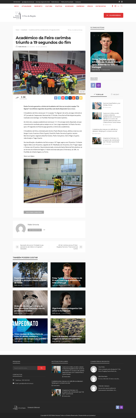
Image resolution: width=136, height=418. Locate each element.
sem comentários (42, 46)
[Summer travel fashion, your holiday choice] (96, 105)
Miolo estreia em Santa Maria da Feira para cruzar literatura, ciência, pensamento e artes (29, 308)
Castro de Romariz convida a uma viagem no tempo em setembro (67, 337)
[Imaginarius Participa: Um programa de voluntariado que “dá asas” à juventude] (97, 140)
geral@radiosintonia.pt (26, 383)
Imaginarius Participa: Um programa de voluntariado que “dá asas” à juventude (111, 139)
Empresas (80, 6)
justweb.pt (92, 415)
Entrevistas (101, 6)
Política (58, 6)
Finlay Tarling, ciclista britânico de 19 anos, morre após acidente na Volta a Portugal (67, 280)
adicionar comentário (34, 212)
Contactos (78, 2)
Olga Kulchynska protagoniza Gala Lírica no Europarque (67, 309)
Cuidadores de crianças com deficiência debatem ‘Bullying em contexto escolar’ (104, 130)
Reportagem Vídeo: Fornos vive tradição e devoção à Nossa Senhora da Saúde (30, 280)
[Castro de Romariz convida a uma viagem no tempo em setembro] (68, 330)
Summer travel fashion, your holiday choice (111, 104)
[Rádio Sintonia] (24, 15)
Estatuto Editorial (34, 407)
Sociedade (69, 6)
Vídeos (90, 6)
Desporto (38, 6)
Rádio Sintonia (55, 2)
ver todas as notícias (34, 229)
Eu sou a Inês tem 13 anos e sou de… (109, 379)
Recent (116, 94)
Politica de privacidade (67, 2)
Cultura (48, 6)
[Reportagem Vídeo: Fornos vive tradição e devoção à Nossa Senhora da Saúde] (30, 274)
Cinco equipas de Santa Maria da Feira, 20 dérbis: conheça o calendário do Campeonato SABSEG (30, 336)
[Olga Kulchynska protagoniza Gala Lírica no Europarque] (68, 302)
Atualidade (26, 6)
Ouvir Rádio (115, 15)
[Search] (121, 6)
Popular (99, 94)
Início (16, 6)
